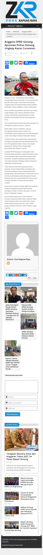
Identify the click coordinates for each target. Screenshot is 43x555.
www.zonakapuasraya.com (22, 539)
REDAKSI (5, 545)
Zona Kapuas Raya (12, 53)
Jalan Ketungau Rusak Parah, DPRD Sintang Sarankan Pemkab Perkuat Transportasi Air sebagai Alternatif (12, 312)
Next (34, 278)
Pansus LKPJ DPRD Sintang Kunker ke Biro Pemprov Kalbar (28, 308)
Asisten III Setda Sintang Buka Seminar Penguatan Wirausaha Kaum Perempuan (20, 497)
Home (8, 31)
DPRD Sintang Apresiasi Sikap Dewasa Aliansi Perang (28, 335)
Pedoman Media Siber (16, 545)
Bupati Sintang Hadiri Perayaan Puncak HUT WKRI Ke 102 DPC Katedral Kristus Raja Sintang (21, 526)
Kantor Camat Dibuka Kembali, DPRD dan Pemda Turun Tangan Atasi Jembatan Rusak (12, 363)
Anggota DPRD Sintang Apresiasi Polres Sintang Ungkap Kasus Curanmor (20, 45)
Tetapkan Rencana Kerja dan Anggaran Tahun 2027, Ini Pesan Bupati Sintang (21, 456)
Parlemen (16, 31)
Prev (29, 278)
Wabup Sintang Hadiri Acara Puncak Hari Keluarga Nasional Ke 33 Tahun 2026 (21, 511)
